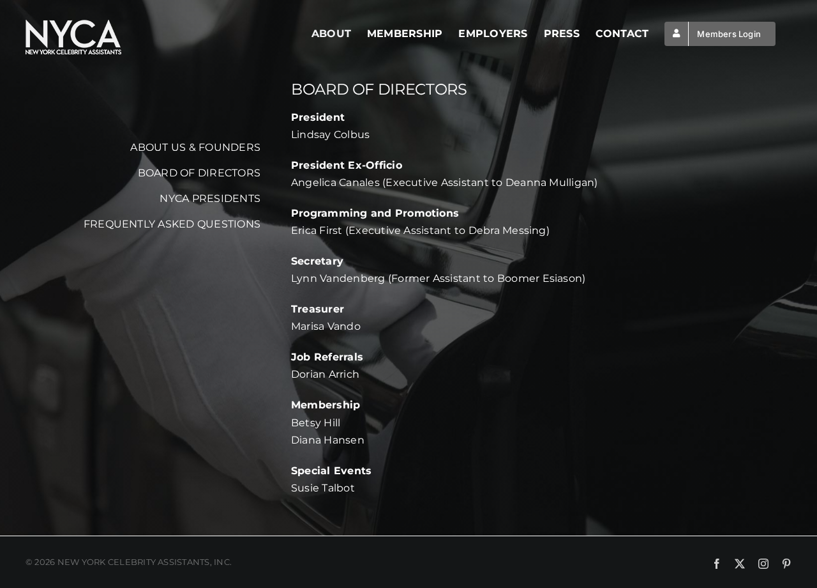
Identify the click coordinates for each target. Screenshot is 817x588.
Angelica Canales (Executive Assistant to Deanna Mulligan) (444, 182)
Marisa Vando (326, 326)
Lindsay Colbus (330, 134)
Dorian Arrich (325, 374)
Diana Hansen (327, 440)
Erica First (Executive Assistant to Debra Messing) (420, 230)
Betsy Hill (315, 423)
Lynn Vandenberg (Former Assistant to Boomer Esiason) (438, 278)
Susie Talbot (323, 488)
